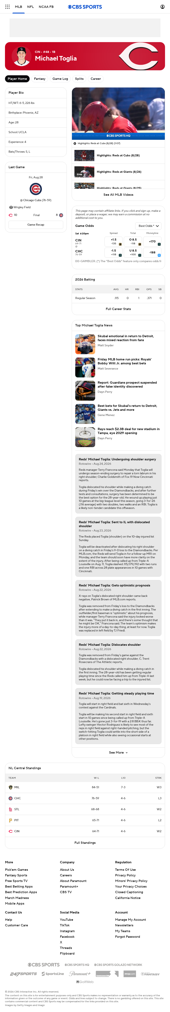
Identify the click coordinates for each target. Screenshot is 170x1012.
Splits (79, 79)
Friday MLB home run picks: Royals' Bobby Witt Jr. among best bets (125, 361)
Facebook (67, 937)
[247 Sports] (23, 973)
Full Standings (85, 843)
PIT (16, 820)
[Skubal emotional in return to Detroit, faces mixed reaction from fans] (85, 344)
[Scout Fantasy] (150, 974)
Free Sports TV (16, 881)
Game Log (60, 79)
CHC (17, 798)
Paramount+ (69, 886)
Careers (66, 875)
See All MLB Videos (118, 195)
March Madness (17, 898)
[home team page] (35, 189)
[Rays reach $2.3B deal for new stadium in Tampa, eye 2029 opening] (85, 437)
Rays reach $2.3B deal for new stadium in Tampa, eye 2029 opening (129, 431)
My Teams (122, 931)
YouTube (66, 920)
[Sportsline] (53, 973)
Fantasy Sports (16, 875)
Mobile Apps (14, 903)
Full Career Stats (118, 309)
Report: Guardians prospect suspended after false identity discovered (127, 385)
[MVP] (130, 972)
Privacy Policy (125, 875)
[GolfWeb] (85, 982)
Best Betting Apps (19, 886)
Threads (66, 948)
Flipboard (67, 953)
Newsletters (124, 925)
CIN (16, 831)
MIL (16, 787)
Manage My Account (130, 920)
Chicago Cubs (32, 200)
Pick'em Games (16, 870)
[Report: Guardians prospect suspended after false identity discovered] (85, 391)
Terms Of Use (125, 870)
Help (8, 920)
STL (16, 809)
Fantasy (39, 79)
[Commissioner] (107, 972)
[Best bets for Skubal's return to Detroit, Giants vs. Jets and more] (85, 414)
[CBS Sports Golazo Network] (118, 964)
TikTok (64, 925)
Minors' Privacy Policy (131, 881)
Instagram (67, 931)
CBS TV (66, 892)
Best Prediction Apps (21, 892)
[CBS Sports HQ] (77, 964)
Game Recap (35, 225)
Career (96, 79)
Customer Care (16, 925)
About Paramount (73, 881)
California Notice (128, 894)
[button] (7, 6)
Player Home (17, 79)
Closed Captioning (129, 888)
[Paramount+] (80, 973)
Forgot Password (127, 937)
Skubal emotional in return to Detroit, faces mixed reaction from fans (126, 338)
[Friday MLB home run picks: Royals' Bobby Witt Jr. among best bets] (85, 367)
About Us (67, 870)
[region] (118, 114)
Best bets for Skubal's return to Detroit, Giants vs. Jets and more (127, 408)
